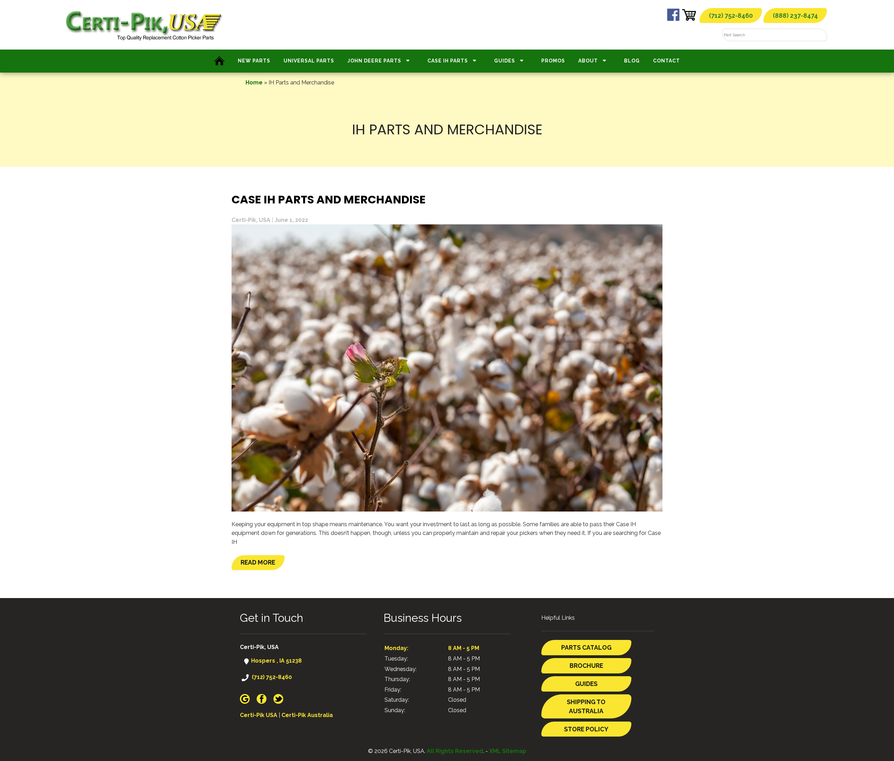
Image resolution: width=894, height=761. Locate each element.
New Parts (254, 61)
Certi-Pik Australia (307, 715)
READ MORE (258, 562)
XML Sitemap (507, 751)
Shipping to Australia (586, 706)
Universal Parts (309, 61)
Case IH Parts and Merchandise (329, 199)
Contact (666, 61)
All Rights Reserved (455, 751)
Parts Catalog (586, 647)
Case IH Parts (447, 61)
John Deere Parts (374, 61)
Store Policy (586, 729)
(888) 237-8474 (795, 15)
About (588, 61)
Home (254, 82)
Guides (504, 61)
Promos (553, 61)
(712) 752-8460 (731, 15)
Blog (632, 61)
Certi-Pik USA (258, 715)
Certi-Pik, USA (251, 220)
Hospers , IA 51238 (276, 660)
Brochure (586, 665)
